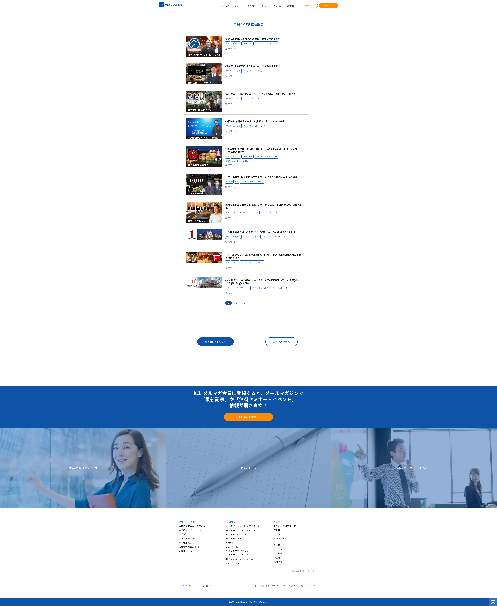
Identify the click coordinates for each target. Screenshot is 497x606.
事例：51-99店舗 (229, 182)
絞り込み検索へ (281, 341)
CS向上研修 (232, 546)
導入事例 (251, 6)
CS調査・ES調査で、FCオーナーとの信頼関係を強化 (252, 66)
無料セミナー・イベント (414, 468)
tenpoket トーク (235, 538)
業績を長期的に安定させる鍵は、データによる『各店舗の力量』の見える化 (263, 206)
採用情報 (278, 561)
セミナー (238, 6)
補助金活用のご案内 (189, 546)
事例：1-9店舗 (279, 288)
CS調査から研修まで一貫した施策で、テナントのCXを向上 (256, 121)
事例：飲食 (227, 43)
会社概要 (278, 545)
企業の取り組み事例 (83, 468)
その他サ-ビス (186, 550)
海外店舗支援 (185, 542)
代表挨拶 (278, 553)
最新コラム (248, 468)
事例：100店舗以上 (236, 43)
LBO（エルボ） (234, 563)
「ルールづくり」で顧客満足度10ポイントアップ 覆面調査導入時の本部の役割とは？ (263, 256)
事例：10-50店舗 (235, 212)
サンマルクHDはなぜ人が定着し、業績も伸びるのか (252, 38)
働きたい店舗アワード (284, 525)
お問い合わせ (328, 5)
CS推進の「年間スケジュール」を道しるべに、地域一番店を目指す (260, 93)
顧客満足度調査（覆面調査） (193, 526)
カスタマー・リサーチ (237, 555)
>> (268, 303)
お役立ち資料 (309, 5)
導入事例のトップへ (215, 341)
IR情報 (276, 557)
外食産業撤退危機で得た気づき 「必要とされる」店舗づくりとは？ (260, 232)
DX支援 (182, 534)
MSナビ (211, 586)
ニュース (277, 6)
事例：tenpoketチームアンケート (249, 212)
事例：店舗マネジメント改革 (237, 161)
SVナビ (229, 542)
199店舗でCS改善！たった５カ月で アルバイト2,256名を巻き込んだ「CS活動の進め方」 (261, 150)
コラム (264, 6)
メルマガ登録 (251, 416)
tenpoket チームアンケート (240, 530)
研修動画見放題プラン (237, 550)
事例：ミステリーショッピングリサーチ (265, 43)
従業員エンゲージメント (191, 530)
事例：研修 (285, 288)
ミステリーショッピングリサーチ (243, 526)
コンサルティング (187, 538)
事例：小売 (238, 71)
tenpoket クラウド (236, 534)
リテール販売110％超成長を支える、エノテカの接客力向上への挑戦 (261, 177)
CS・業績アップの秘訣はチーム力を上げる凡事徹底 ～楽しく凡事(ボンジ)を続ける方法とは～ (262, 281)
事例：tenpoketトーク (247, 43)
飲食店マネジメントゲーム (239, 559)
